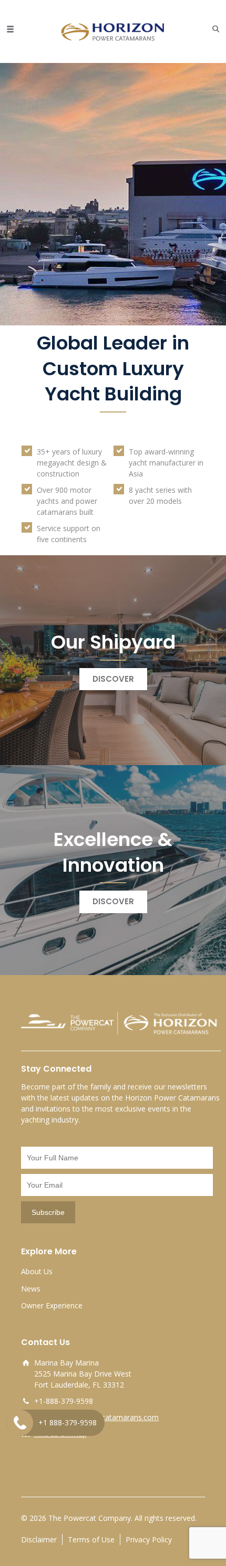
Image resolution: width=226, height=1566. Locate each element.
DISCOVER (113, 678)
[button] (213, 29)
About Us (37, 1271)
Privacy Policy (149, 1539)
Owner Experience (52, 1305)
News (30, 1289)
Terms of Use (91, 1539)
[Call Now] (20, 1423)
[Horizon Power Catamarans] (113, 28)
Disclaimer (39, 1539)
